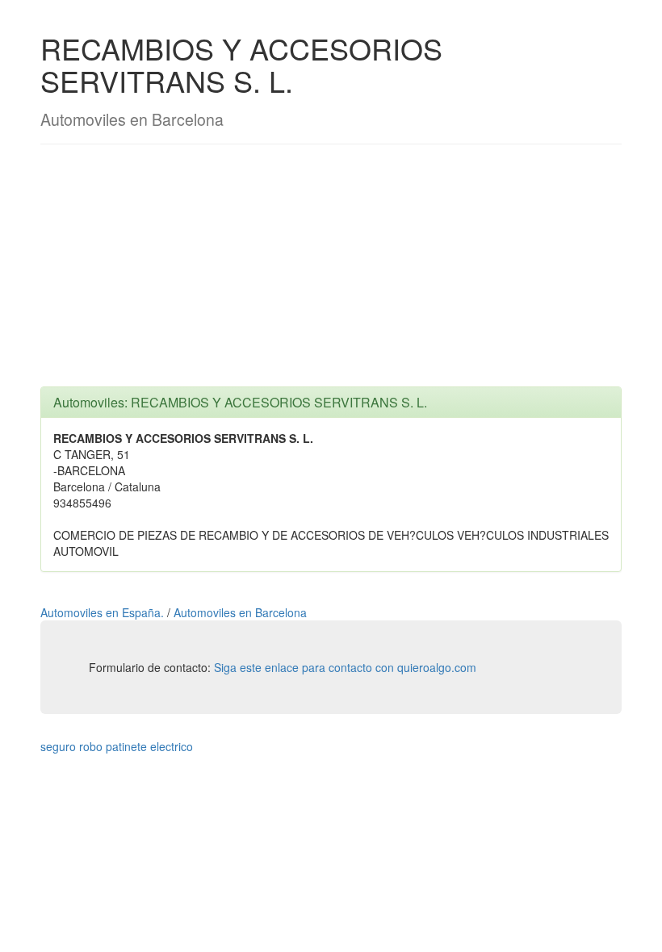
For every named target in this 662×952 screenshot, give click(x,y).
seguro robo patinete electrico (116, 746)
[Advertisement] (331, 273)
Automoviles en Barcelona (240, 612)
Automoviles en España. (103, 612)
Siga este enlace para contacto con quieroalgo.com (345, 667)
